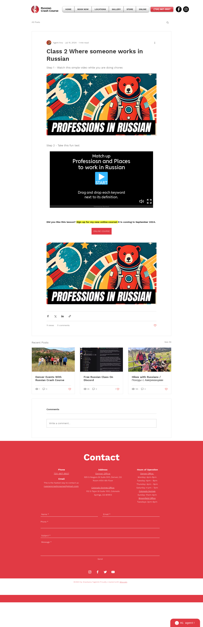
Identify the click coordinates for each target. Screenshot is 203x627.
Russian (46, 8)
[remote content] (101, 179)
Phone (44, 522)
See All (168, 342)
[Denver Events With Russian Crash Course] (53, 360)
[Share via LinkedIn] (62, 316)
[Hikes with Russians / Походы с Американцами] (149, 360)
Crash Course (49, 10)
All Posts (36, 22)
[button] (167, 22)
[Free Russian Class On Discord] (101, 360)
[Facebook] (179, 9)
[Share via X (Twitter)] (55, 316)
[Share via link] (69, 316)
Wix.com (123, 582)
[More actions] (154, 42)
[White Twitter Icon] (105, 572)
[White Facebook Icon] (98, 572)
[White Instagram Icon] (90, 572)
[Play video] (101, 104)
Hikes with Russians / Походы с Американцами (147, 378)
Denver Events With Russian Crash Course (49, 378)
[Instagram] (186, 9)
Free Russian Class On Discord (98, 378)
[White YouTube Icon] (113, 572)
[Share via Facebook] (48, 316)
